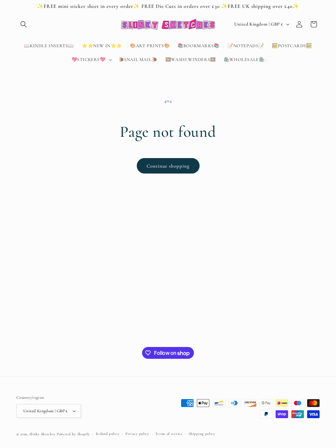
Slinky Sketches (43, 434)
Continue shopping (168, 166)
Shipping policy (202, 434)
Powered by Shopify (73, 434)
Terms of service (168, 434)
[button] (23, 24)
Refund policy (107, 434)
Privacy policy (137, 434)
